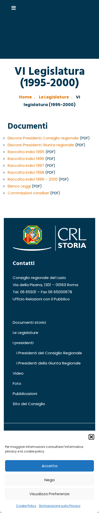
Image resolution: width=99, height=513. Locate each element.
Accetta (49, 465)
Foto (17, 383)
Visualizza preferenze (49, 493)
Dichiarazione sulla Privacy (59, 506)
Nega (49, 479)
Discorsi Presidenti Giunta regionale (41, 145)
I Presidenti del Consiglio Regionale (49, 353)
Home (25, 97)
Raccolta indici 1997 (26, 165)
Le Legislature (54, 97)
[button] (91, 436)
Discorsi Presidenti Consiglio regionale (43, 138)
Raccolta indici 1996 (26, 158)
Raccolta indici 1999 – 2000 (33, 179)
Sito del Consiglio (29, 403)
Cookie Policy (26, 506)
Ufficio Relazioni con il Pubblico (41, 299)
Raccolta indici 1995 (26, 151)
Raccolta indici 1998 (26, 172)
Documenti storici (29, 322)
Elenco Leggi (19, 186)
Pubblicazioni (25, 393)
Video (18, 373)
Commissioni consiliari (28, 193)
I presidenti (23, 342)
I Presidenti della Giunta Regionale (48, 363)
